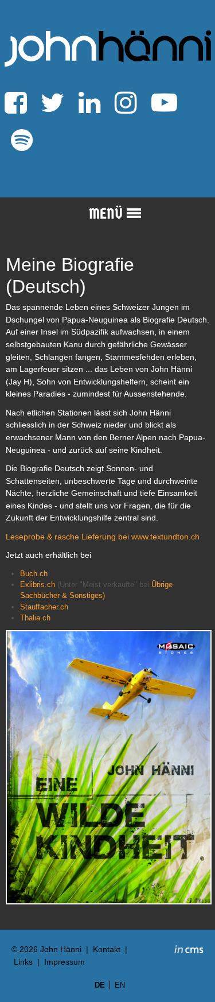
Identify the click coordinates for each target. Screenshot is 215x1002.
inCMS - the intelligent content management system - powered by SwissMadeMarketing (189, 951)
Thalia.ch (35, 617)
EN (120, 985)
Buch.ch (34, 573)
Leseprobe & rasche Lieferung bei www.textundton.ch (103, 536)
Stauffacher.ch (44, 607)
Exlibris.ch (37, 584)
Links (23, 961)
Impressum (64, 961)
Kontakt (106, 949)
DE (100, 985)
